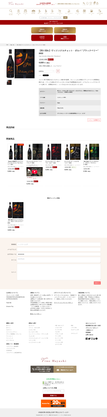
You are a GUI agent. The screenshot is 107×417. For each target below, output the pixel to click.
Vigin (58, 102)
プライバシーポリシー (92, 328)
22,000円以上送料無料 (45, 3)
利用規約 (88, 332)
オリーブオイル (10, 340)
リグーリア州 (32, 340)
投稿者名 (13, 244)
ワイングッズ (9, 338)
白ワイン (74, 167)
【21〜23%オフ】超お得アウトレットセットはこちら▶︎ (53, 22)
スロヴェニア (74, 333)
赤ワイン (50, 59)
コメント (13, 272)
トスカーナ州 (58, 327)
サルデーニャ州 (75, 329)
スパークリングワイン (11, 332)
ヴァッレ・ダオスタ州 (34, 327)
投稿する (97, 283)
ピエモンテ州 (43, 59)
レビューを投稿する (94, 120)
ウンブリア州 (58, 329)
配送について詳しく (36, 314)
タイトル (13, 259)
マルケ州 (57, 332)
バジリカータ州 (59, 342)
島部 (72, 325)
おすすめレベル (12, 254)
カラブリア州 (58, 344)
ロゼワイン (9, 330)
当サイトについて (91, 323)
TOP (7, 44)
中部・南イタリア (59, 325)
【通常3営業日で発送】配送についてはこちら (68, 3)
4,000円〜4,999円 (68, 92)
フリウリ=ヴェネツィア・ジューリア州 (38, 338)
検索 (65, 17)
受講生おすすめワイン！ (89, 90)
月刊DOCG (9, 350)
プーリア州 (58, 340)
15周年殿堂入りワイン (65, 37)
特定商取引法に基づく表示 (93, 325)
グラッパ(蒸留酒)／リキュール (13, 334)
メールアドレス (12, 249)
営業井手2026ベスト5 (42, 30)
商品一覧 (12, 44)
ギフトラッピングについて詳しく (63, 302)
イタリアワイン (78, 90)
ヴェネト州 (31, 336)
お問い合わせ (89, 335)
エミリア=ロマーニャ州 (34, 342)
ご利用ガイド (89, 330)
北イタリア (71, 90)
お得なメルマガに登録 (50, 388)
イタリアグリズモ (10, 348)
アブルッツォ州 (59, 334)
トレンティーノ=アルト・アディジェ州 (38, 334)
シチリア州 (73, 327)
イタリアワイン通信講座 (12, 346)
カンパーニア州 (59, 338)
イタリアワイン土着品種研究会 (14, 352)
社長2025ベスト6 (42, 37)
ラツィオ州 (58, 336)
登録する (53, 395)
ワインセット (9, 336)
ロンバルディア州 (33, 332)
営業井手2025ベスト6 (65, 30)
